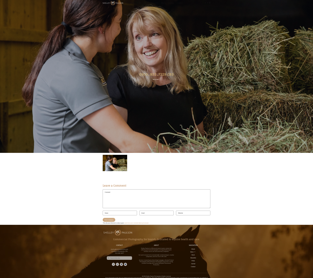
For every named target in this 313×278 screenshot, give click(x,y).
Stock (146, 3)
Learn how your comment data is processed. (136, 223)
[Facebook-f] (113, 264)
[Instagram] (117, 264)
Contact (180, 3)
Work (139, 3)
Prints (163, 3)
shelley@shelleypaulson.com (119, 249)
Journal (171, 3)
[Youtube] (125, 264)
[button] (193, 251)
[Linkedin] (121, 264)
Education (154, 3)
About (132, 3)
